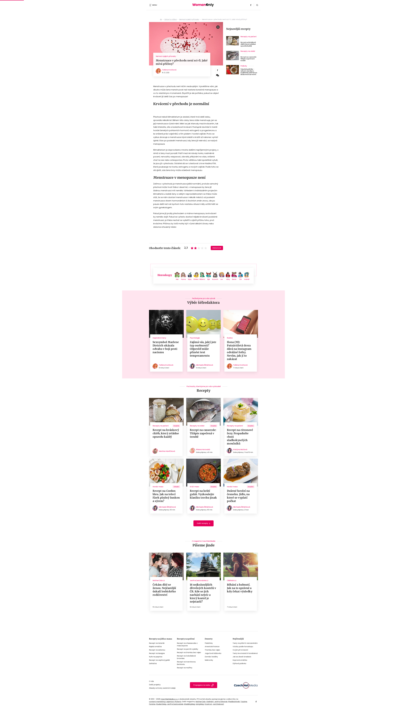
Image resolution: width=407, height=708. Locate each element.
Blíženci (202, 279)
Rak (177, 279)
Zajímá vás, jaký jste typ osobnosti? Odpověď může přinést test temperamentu (203, 349)
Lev (221, 279)
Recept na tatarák (156, 643)
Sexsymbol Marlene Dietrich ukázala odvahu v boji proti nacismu (166, 347)
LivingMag (200, 704)
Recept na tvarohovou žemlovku (186, 663)
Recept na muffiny (184, 667)
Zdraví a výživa (170, 19)
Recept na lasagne (157, 653)
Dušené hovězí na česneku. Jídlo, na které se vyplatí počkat (238, 496)
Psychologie (195, 338)
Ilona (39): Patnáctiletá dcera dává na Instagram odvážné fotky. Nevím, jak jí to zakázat (239, 351)
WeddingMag (189, 704)
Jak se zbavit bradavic (242, 656)
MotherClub (201, 701)
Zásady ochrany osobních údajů (162, 688)
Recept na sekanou (157, 650)
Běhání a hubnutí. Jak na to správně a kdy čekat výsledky (239, 588)
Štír (240, 279)
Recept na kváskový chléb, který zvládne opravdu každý (248, 44)
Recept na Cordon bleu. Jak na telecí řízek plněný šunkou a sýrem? (166, 496)
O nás (151, 681)
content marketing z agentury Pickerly (165, 701)
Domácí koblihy (211, 656)
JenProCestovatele (175, 704)
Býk (208, 279)
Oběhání (210, 701)
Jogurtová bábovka (213, 653)
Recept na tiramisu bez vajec (189, 652)
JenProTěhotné (220, 701)
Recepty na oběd (247, 51)
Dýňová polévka (239, 663)
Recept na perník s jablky (187, 649)
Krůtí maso (194, 486)
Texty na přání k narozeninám (245, 643)
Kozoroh (215, 279)
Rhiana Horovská (203, 449)
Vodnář (246, 279)
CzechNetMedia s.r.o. (169, 699)
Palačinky (209, 643)
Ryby (190, 279)
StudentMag (161, 704)
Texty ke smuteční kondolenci (245, 653)
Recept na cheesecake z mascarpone (187, 644)
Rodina (230, 338)
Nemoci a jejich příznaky (189, 19)
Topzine (243, 701)
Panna (183, 279)
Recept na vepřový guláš (159, 660)
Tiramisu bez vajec (212, 650)
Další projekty (155, 684)
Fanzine (152, 704)
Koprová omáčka (240, 660)
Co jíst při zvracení (240, 650)
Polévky (243, 66)
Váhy (228, 279)
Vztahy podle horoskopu (243, 646)
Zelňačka (153, 663)
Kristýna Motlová (240, 449)
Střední (176, 487)
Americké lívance (212, 646)
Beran (234, 279)
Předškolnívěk (234, 701)
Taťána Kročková (169, 70)
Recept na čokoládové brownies (186, 657)
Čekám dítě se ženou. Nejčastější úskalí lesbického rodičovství (164, 590)
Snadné (176, 426)
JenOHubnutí (218, 704)
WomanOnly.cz (161, 19)
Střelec (196, 279)
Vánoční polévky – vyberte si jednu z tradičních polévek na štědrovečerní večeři (248, 71)
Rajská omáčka (155, 646)
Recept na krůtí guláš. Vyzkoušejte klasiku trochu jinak (203, 494)
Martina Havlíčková (167, 451)
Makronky (209, 660)
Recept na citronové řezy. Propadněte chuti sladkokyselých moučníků (240, 436)
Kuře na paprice (155, 656)
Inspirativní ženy (159, 338)
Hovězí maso (158, 486)
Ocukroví (208, 704)
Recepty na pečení (248, 36)
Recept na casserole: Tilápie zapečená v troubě (248, 58)
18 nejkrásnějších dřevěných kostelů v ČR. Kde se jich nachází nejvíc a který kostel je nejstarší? (203, 593)
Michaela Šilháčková (204, 365)
